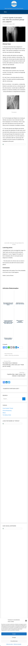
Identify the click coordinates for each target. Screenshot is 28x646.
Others (4, 412)
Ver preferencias (14, 641)
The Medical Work (7, 415)
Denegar (14, 637)
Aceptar (14, 633)
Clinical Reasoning (8, 353)
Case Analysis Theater (8, 408)
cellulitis (6, 355)
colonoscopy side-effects (13, 355)
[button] (26, 620)
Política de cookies (9, 644)
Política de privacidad (17, 644)
